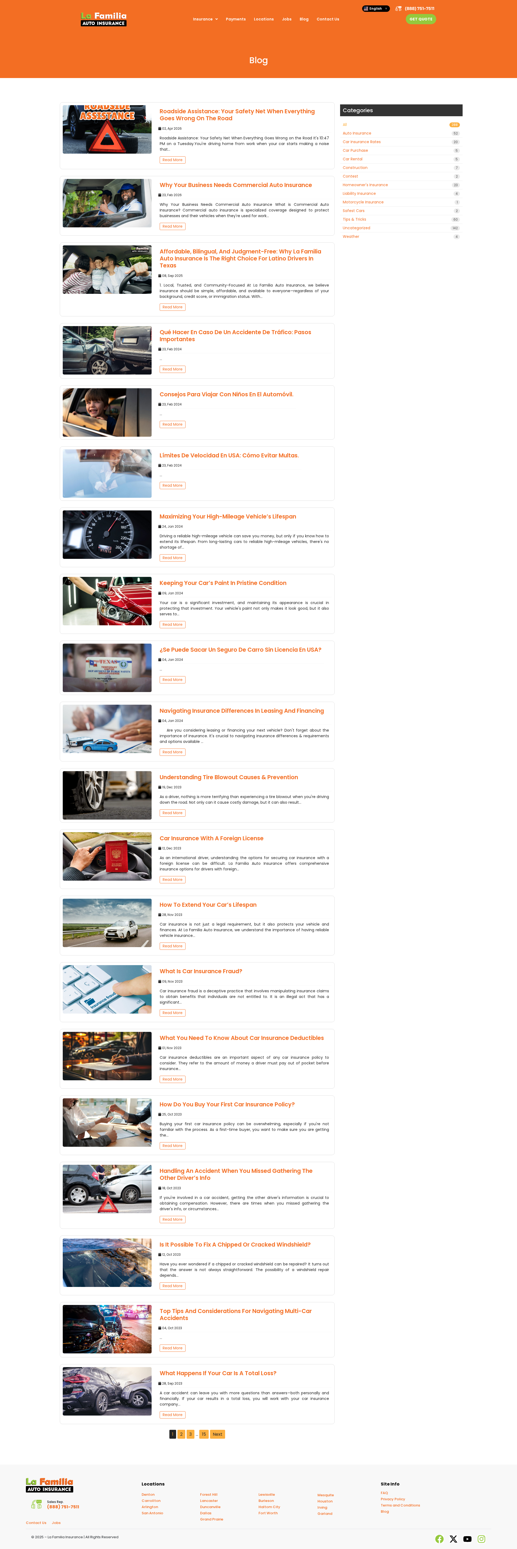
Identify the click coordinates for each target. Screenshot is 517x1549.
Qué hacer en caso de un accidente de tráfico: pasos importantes (235, 335)
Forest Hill (209, 1494)
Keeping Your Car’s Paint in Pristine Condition (223, 583)
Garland (324, 1513)
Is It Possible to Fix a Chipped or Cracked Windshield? (235, 1244)
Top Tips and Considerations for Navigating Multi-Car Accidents (236, 1314)
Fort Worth (268, 1513)
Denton (148, 1494)
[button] (205, 19)
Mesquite (325, 1495)
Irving (322, 1507)
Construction (400, 167)
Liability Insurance (400, 193)
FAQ (384, 1493)
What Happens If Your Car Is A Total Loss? (218, 1373)
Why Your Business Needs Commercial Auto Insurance (236, 185)
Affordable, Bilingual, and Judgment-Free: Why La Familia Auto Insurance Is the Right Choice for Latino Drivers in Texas (240, 259)
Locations (264, 19)
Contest (400, 176)
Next (217, 1434)
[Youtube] (467, 1539)
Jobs (287, 19)
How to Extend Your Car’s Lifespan (208, 905)
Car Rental (400, 159)
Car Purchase (400, 150)
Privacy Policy (393, 1499)
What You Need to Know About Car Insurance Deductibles (242, 1038)
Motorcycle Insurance (400, 202)
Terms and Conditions (400, 1505)
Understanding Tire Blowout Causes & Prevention (229, 777)
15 (204, 1434)
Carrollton (151, 1500)
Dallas (205, 1513)
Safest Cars (400, 210)
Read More (173, 160)
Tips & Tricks (400, 219)
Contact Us (328, 19)
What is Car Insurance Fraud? (201, 971)
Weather (400, 236)
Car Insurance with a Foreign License (212, 838)
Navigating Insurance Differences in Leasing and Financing (242, 711)
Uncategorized (400, 228)
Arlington (150, 1507)
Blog (304, 19)
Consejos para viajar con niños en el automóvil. (227, 394)
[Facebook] (439, 1539)
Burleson (266, 1500)
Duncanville (210, 1507)
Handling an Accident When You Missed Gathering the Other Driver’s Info (236, 1174)
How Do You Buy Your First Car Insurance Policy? (227, 1104)
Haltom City (269, 1507)
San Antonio (152, 1513)
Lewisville (266, 1494)
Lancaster (209, 1500)
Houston (325, 1501)
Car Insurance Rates (400, 141)
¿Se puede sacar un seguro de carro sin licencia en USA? (241, 650)
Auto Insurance (400, 133)
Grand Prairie (211, 1519)
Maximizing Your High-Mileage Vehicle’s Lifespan (228, 516)
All (400, 124)
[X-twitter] (453, 1539)
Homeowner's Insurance (400, 185)
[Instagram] (481, 1539)
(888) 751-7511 (419, 8)
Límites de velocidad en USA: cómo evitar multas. (229, 455)
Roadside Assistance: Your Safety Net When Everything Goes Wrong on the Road (237, 114)
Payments (236, 19)
